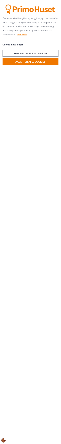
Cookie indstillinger (13, 44)
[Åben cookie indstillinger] (3, 440)
